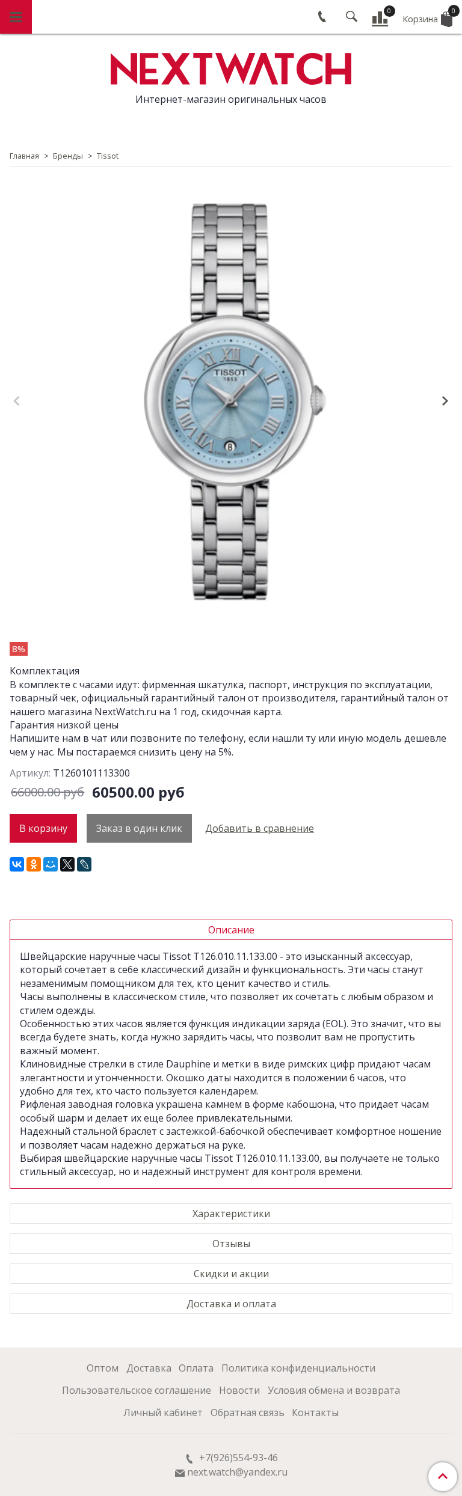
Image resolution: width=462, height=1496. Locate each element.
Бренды (68, 155)
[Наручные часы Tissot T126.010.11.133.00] (231, 401)
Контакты (315, 1412)
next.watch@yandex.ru (237, 1472)
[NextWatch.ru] (231, 67)
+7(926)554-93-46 (237, 1457)
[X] (67, 864)
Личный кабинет (163, 1412)
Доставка (148, 1368)
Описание (231, 929)
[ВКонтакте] (17, 864)
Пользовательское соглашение (136, 1390)
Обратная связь (248, 1412)
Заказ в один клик (139, 828)
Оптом (103, 1368)
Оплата (196, 1368)
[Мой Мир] (50, 864)
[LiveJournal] (84, 864)
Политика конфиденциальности (298, 1368)
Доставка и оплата (231, 1303)
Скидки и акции (231, 1273)
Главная (24, 155)
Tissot (108, 155)
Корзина (427, 16)
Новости (239, 1390)
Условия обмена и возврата (334, 1390)
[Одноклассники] (33, 864)
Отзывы (231, 1243)
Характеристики (231, 1213)
